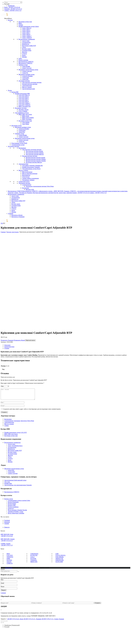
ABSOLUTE (59, 558)
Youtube (6, 523)
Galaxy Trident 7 (27, 36)
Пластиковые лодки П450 (19, 143)
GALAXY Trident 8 (24, 105)
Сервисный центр (24, 181)
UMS (57, 553)
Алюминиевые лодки (18, 145)
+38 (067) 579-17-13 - (52, 619)
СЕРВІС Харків (5, 543)
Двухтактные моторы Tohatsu (34, 152)
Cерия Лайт (11, 472)
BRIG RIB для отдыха (25, 114)
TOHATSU (10, 557)
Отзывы (6, 348)
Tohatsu (21, 25)
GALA (32, 557)
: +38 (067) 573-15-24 (12, 7)
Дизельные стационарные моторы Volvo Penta (40, 186)
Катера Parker (12, 503)
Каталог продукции (13, 232)
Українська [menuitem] (11, 5)
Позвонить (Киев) (19, 340)
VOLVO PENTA (60, 555)
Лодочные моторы (24, 81)
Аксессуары (25, 41)
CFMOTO (10, 563)
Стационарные (26, 184)
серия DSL (25, 79)
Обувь (24, 47)
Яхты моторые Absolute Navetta (17, 510)
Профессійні (8, 483)
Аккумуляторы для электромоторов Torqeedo (18, 485)
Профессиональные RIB (22, 93)
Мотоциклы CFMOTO (25, 63)
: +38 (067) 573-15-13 (13, 9)
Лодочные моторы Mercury (34, 162)
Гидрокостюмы (26, 50)
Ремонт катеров (23, 60)
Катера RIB (14, 92)
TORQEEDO (34, 553)
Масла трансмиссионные (29, 173)
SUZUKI (9, 560)
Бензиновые (22, 148)
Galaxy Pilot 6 (26, 31)
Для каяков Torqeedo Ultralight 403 (32, 165)
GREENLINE (59, 560)
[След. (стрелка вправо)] (3, 622)
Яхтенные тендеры (21, 108)
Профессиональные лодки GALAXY (15, 432)
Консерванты (26, 175)
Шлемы (24, 57)
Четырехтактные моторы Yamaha (36, 160)
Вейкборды (25, 44)
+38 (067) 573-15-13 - (32, 619)
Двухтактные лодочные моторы (31, 82)
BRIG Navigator (27, 119)
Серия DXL (25, 77)
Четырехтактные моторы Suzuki (35, 157)
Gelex (20, 58)
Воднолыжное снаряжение (27, 39)
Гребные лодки (23, 65)
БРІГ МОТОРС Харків (8, 539)
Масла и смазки (27, 87)
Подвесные (25, 188)
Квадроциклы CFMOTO (26, 61)
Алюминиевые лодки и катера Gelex (19, 500)
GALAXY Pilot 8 (24, 101)
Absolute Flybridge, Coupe (15, 511)
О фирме (10, 213)
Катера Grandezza (13, 507)
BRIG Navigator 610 (24, 106)
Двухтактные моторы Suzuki (34, 151)
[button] (8, 18)
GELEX (9, 561)
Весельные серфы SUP (29, 45)
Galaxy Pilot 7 (26, 33)
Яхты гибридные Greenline (16, 513)
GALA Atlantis (23, 111)
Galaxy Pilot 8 (26, 34)
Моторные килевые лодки (26, 74)
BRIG (20, 23)
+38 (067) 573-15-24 (7, 536)
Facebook (7, 520)
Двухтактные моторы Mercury (35, 154)
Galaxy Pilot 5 (26, 29)
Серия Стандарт (27, 71)
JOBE (8, 558)
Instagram (7, 522)
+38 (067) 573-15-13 (7, 540)
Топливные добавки (28, 180)
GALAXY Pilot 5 (24, 98)
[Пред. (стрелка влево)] (1, 622)
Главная (3, 232)
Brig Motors (8, 568)
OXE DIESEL (59, 557)
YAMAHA (33, 560)
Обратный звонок (30, 340)
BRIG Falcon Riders (28, 117)
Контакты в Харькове (18, 216)
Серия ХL (25, 73)
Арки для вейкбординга (15, 445)
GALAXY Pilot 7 (24, 100)
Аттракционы (26, 42)
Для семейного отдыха (22, 113)
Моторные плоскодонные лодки (28, 69)
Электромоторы (27, 85)
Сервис (6, 425)
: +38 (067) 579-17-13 (12, 10)
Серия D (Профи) (27, 76)
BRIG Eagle (25, 116)
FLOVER (33, 558)
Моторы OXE (30, 189)
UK (2, 223)
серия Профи (26, 66)
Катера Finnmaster (13, 502)
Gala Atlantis (25, 122)
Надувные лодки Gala (25, 21)
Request (3, 590)
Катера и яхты (8, 499)
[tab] (67, 345)
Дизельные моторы (24, 183)
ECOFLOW (33, 555)
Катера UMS (12, 505)
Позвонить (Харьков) (7, 340)
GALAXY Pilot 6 (24, 97)
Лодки (10, 90)
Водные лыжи (26, 49)
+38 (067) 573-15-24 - (15, 619)
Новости (7, 527)
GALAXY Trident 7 (24, 103)
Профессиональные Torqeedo (31, 167)
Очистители (25, 176)
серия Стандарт (27, 68)
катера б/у (11, 508)
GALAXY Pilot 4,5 (24, 95)
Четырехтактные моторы (29, 84)
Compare (3, 593)
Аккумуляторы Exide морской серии (15, 480)
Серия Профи (23, 135)
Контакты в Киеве (17, 215)
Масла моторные (27, 172)
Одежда (24, 53)
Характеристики (9, 346)
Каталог (10, 20)
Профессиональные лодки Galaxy (29, 26)
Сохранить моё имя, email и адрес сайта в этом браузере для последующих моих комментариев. (32, 409)
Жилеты (24, 52)
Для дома (7, 482)
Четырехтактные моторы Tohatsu (36, 159)
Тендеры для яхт (24, 109)
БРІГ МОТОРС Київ (7, 534)
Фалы (24, 55)
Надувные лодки (16, 125)
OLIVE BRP (59, 561)
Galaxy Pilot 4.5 (26, 28)
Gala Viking (25, 124)
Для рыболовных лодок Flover (31, 168)
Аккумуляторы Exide (28, 89)
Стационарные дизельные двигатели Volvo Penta (19, 420)
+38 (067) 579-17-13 (7, 545)
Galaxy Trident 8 (27, 37)
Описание (7, 345)
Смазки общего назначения (30, 178)
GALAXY (10, 555)
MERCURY (34, 561)
